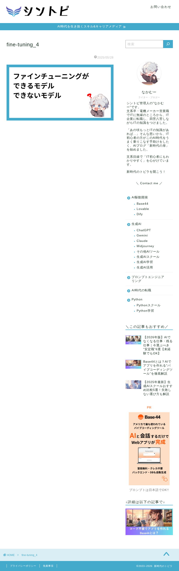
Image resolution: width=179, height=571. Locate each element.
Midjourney (145, 246)
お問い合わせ (160, 7)
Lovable (143, 209)
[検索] (168, 44)
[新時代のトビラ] (38, 21)
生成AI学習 (145, 262)
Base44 (142, 203)
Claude (142, 241)
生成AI (136, 224)
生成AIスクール (148, 256)
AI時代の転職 (141, 290)
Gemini (142, 235)
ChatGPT (144, 230)
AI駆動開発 (140, 197)
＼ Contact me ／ (149, 183)
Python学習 (145, 310)
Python (137, 299)
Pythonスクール (149, 305)
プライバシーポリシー (23, 565)
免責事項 (48, 565)
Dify (140, 214)
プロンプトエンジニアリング (148, 279)
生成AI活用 (145, 267)
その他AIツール (148, 251)
